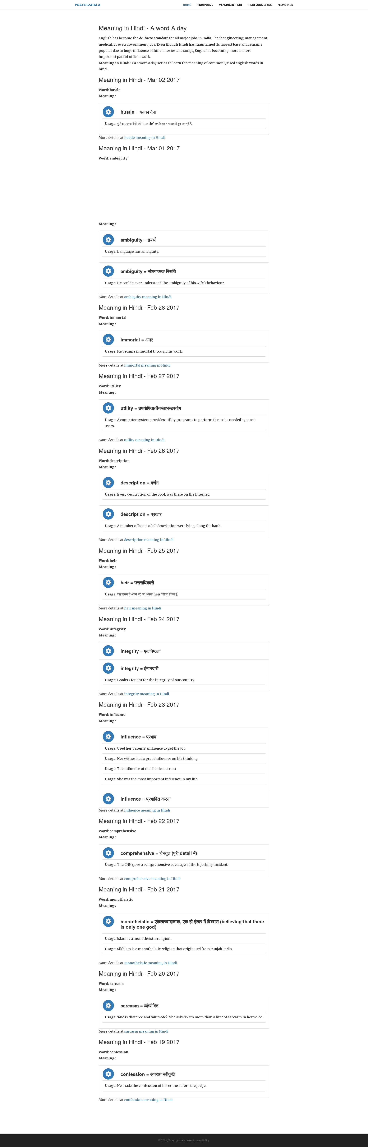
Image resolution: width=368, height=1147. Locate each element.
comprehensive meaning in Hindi (152, 879)
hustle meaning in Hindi (144, 138)
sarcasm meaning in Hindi (146, 1031)
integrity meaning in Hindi (146, 694)
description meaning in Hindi (148, 540)
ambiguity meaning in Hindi (147, 297)
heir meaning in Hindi (142, 608)
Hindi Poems (204, 5)
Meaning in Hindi (230, 5)
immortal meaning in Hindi (147, 365)
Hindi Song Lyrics (260, 5)
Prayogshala (87, 4)
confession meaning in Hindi (148, 1100)
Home (187, 5)
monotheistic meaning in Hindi (150, 963)
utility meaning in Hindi (144, 440)
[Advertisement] (184, 190)
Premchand (285, 5)
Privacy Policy (201, 1140)
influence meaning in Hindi (147, 810)
